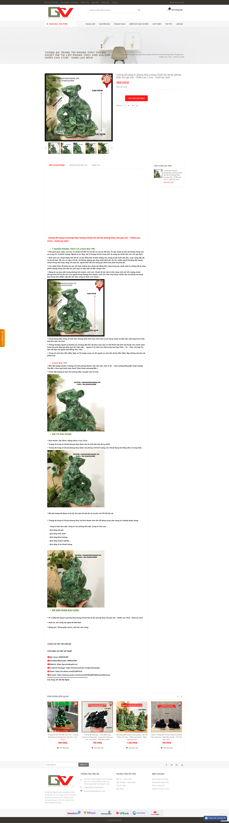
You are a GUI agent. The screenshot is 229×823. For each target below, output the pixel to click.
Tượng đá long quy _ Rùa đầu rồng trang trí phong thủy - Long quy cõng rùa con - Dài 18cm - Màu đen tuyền (97, 737)
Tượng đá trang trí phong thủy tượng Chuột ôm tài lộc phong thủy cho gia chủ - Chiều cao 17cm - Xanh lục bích (173, 175)
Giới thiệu (156, 24)
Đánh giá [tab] (96, 165)
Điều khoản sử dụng (160, 779)
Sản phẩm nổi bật (133, 52)
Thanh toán (119, 24)
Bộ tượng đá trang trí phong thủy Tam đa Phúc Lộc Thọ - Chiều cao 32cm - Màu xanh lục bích (132, 737)
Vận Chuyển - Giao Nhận (69, 2)
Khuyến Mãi (104, 24)
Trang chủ (90, 24)
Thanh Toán (85, 2)
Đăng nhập (105, 2)
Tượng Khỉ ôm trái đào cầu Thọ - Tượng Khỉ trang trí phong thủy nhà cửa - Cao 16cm (63, 737)
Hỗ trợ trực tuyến (177, 2)
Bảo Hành (95, 2)
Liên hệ (179, 24)
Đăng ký (115, 2)
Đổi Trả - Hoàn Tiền (51, 2)
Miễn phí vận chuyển (138, 24)
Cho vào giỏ (64, 748)
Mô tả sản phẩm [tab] (57, 165)
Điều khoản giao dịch (160, 782)
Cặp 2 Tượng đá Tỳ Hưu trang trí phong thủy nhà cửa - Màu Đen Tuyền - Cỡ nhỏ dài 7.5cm (166, 737)
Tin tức (168, 24)
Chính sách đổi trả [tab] (78, 165)
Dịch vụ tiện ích (158, 785)
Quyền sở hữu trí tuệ (160, 789)
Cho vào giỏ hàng (136, 98)
